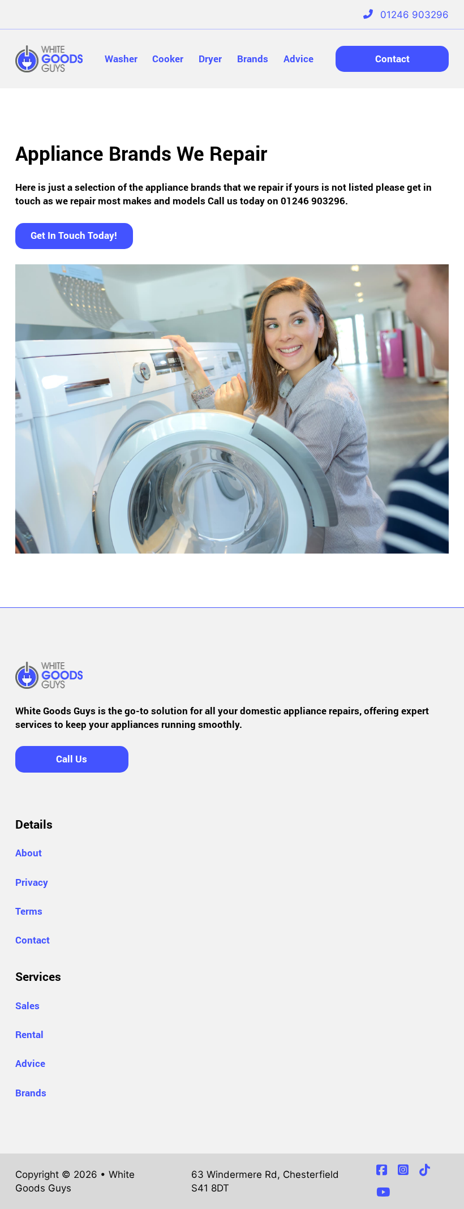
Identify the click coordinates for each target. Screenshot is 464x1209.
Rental (29, 1034)
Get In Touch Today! (74, 235)
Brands (252, 58)
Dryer (210, 58)
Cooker (167, 58)
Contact (392, 58)
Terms (28, 911)
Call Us (71, 758)
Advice (298, 58)
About (28, 852)
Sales (27, 1005)
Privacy (31, 882)
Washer (121, 58)
